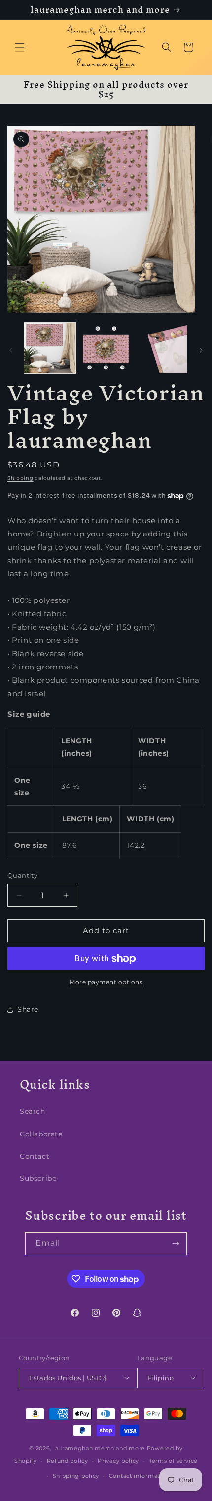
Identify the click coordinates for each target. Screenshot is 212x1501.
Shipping (20, 478)
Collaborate (41, 1134)
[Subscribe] (175, 1243)
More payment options (106, 982)
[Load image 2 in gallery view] (106, 348)
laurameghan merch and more (99, 1448)
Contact (34, 1156)
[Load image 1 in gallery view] (49, 348)
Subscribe (38, 1178)
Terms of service (173, 1460)
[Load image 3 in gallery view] (161, 348)
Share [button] (27, 1009)
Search (32, 1111)
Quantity (22, 875)
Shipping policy (76, 1475)
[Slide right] (201, 350)
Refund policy (67, 1460)
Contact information (139, 1475)
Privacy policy (118, 1460)
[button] (20, 47)
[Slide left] (11, 350)
